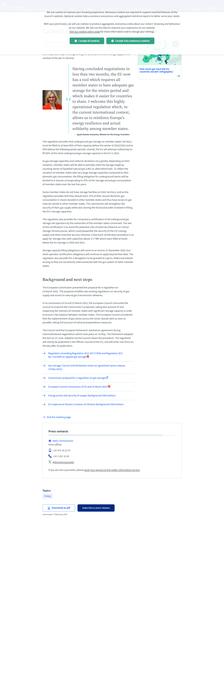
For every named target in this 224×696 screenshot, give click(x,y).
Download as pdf (61, 508)
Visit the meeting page (59, 417)
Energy (48, 496)
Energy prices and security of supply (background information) (82, 395)
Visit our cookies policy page (84, 32)
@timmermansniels (63, 462)
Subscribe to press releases (96, 508)
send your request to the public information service (112, 470)
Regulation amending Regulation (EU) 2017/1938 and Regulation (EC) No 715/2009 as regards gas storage (85, 355)
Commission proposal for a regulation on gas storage (77, 378)
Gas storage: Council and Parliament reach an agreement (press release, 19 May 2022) (86, 367)
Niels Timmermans (63, 441)
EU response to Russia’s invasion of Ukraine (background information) (86, 404)
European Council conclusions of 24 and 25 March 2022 (78, 387)
